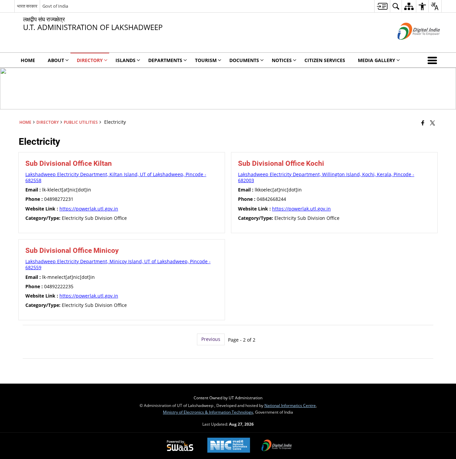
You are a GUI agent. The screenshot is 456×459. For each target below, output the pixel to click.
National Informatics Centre (290, 405)
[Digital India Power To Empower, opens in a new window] (276, 446)
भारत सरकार (27, 6)
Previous (210, 339)
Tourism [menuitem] (206, 60)
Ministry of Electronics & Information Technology (208, 412)
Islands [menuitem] (126, 60)
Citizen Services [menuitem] (324, 60)
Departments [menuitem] (165, 60)
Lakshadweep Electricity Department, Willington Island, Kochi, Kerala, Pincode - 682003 (326, 177)
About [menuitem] (56, 60)
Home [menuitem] (28, 60)
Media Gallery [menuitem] (376, 60)
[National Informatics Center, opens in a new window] (228, 446)
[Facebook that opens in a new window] (423, 122)
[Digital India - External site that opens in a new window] (410, 45)
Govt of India (55, 6)
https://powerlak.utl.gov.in (88, 208)
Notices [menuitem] (282, 60)
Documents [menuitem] (244, 60)
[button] (434, 60)
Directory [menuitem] (90, 60)
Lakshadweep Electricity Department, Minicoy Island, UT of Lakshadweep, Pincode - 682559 (118, 264)
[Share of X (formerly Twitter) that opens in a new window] (432, 122)
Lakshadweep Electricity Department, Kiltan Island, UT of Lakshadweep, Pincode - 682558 (115, 177)
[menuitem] (382, 6)
